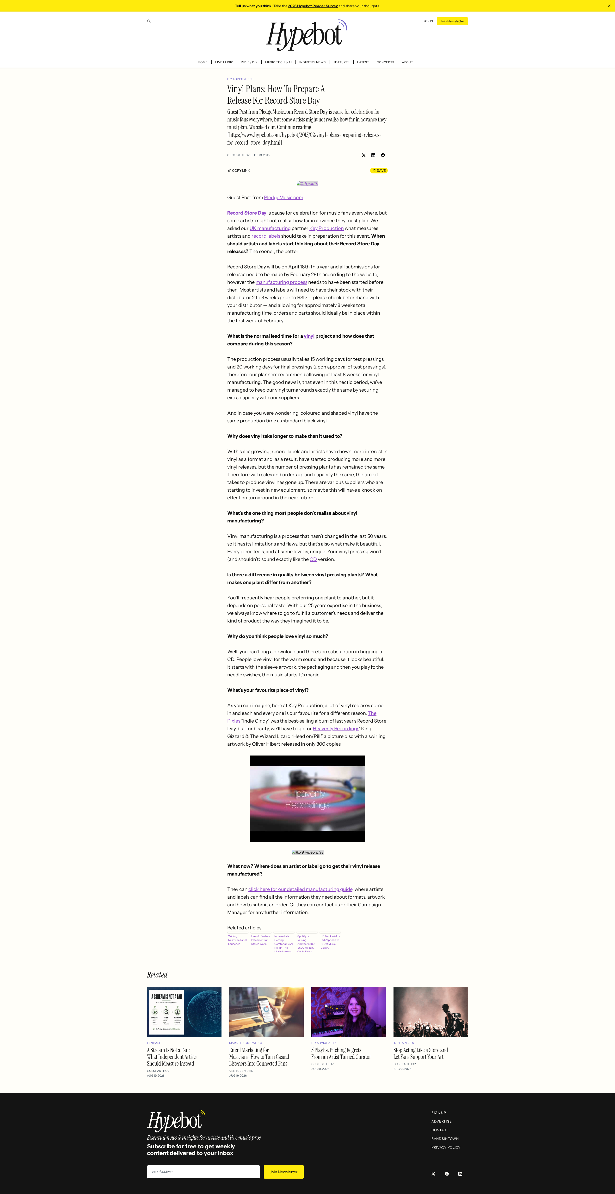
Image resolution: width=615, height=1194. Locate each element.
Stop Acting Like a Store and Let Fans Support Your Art (421, 1053)
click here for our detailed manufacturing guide (300, 889)
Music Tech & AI (278, 62)
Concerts (385, 62)
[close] (609, 6)
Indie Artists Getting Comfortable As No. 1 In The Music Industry (283, 943)
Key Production (326, 228)
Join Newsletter (452, 21)
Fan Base (154, 1043)
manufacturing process (281, 282)
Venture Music (241, 1071)
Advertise (441, 1121)
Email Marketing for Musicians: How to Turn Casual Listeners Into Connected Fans (259, 1056)
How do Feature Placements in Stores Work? (260, 940)
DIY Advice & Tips (240, 79)
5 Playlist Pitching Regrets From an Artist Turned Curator (341, 1053)
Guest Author (238, 155)
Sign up (438, 1113)
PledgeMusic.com (283, 197)
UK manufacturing (270, 228)
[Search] (149, 21)
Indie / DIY (249, 62)
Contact (439, 1130)
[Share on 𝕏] (364, 155)
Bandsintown (445, 1139)
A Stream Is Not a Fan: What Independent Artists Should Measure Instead (172, 1056)
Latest (363, 62)
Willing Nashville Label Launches (237, 940)
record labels (266, 236)
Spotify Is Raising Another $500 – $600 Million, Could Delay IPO (306, 943)
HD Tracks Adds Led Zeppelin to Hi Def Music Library (330, 941)
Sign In (428, 21)
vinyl (309, 336)
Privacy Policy (446, 1147)
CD (313, 559)
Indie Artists (404, 1043)
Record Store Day (246, 213)
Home (203, 62)
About (407, 62)
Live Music (224, 62)
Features (341, 62)
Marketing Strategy (245, 1043)
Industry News (312, 62)
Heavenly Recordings (336, 728)
